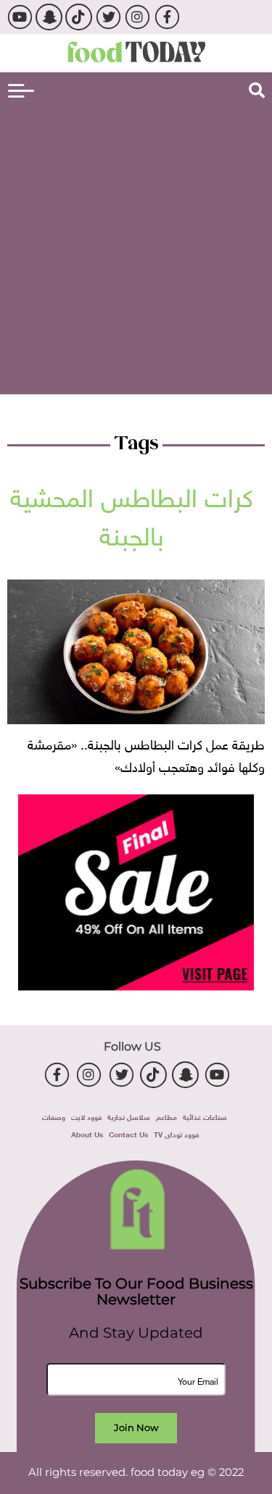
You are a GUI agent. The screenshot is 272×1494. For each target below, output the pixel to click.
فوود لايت (86, 1116)
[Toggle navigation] (21, 90)
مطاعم (166, 1116)
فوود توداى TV (176, 1133)
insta (137, 17)
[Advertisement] (136, 247)
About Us (87, 1133)
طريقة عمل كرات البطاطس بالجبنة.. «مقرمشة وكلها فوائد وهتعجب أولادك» (146, 753)
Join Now (136, 1427)
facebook (167, 17)
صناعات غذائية (205, 1116)
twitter (108, 17)
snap (49, 17)
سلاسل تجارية (128, 1116)
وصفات (53, 1116)
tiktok (78, 17)
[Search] (257, 90)
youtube (19, 17)
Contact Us (128, 1133)
